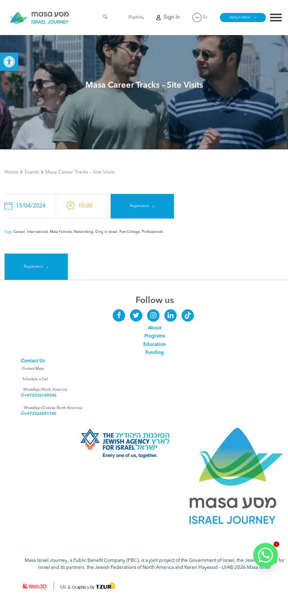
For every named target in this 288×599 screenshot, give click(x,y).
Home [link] (11, 172)
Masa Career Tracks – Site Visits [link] (79, 172)
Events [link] (32, 172)
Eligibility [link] (136, 17)
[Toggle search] (105, 18)
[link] (9, 62)
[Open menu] (276, 18)
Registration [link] (139, 206)
